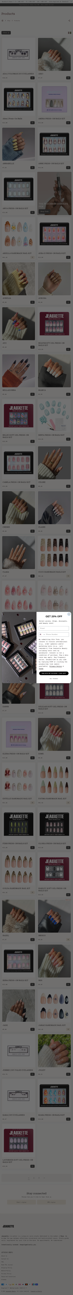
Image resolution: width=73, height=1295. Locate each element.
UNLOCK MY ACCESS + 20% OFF (54, 673)
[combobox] (42, 634)
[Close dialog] (69, 614)
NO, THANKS (54, 678)
